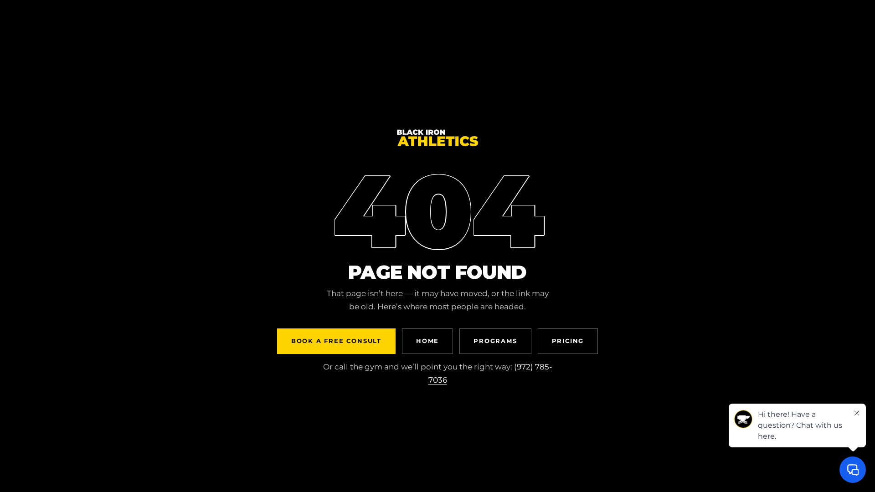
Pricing (568, 340)
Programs (495, 340)
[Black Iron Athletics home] (437, 146)
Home (427, 340)
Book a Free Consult (336, 340)
